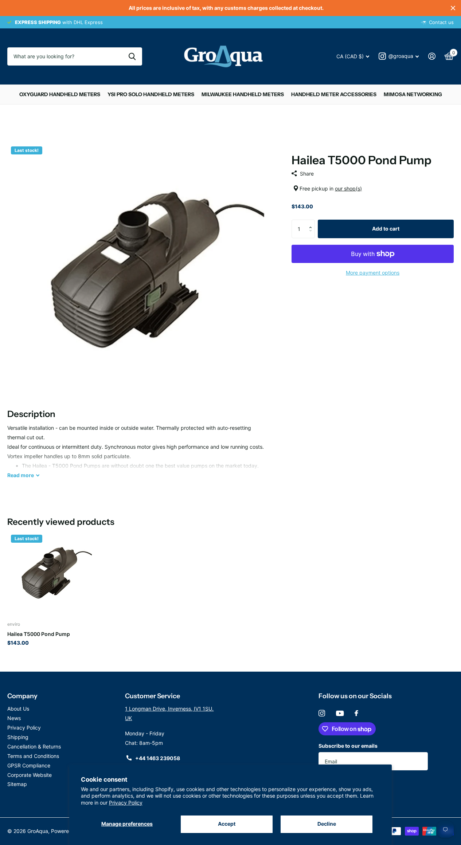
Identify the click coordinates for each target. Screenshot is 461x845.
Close (453, 8)
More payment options (372, 273)
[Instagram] (322, 713)
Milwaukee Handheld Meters (243, 94)
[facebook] (356, 713)
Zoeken (132, 56)
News (14, 718)
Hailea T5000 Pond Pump (38, 634)
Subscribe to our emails (348, 746)
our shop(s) (348, 188)
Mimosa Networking (413, 94)
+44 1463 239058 (157, 758)
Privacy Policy (125, 802)
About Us (18, 709)
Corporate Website (29, 775)
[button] (312, 222)
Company (22, 696)
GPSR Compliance (28, 765)
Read (20, 475)
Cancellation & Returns (34, 746)
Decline (326, 824)
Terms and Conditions (33, 756)
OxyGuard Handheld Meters (59, 94)
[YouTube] (340, 713)
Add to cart (385, 228)
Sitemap (17, 784)
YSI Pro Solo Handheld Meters (151, 94)
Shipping (17, 737)
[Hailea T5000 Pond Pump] (49, 573)
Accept (226, 824)
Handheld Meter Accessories (333, 94)
